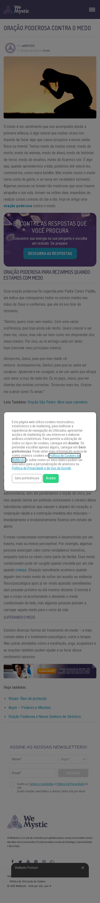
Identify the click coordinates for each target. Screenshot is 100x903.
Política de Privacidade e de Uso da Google (41, 468)
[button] (27, 478)
